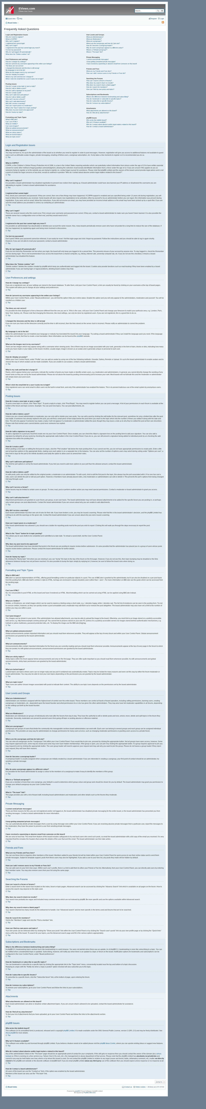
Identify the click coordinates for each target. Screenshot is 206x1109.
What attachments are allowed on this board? (101, 110)
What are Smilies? (12, 124)
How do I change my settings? (16, 61)
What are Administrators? (94, 37)
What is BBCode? (12, 119)
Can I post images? (12, 126)
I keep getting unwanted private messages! (100, 61)
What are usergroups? (94, 41)
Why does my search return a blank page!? (101, 85)
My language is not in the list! (15, 70)
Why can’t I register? (13, 41)
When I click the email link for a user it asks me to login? (24, 79)
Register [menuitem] (154, 18)
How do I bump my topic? (14, 112)
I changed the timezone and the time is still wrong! (22, 68)
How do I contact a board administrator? (100, 126)
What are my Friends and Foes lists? (98, 71)
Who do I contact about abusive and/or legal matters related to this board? (111, 124)
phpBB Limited (69, 1031)
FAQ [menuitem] (20, 18)
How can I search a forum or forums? (99, 80)
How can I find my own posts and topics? (100, 89)
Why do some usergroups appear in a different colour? (104, 48)
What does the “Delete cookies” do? (18, 54)
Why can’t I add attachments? (16, 101)
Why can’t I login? (12, 45)
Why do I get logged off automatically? (18, 52)
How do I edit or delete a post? (16, 88)
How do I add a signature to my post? (18, 90)
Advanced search (162, 10)
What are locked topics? (14, 134)
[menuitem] (161, 22)
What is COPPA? (11, 39)
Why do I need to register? (15, 37)
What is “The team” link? (94, 52)
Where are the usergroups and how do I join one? (103, 43)
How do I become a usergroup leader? (99, 45)
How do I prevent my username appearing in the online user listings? (29, 64)
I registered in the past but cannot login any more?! (23, 48)
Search (158, 10)
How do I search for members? (96, 87)
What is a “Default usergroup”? (96, 50)
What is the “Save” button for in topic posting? (21, 108)
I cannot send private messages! (97, 59)
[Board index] (12, 9)
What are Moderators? (94, 39)
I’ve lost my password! (13, 50)
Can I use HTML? (12, 121)
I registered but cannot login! (15, 43)
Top (9, 157)
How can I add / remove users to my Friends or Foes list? (106, 73)
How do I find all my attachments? (97, 113)
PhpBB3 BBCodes (90, 1092)
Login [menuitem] (162, 18)
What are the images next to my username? (20, 72)
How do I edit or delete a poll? (16, 97)
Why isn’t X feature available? (96, 122)
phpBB (79, 336)
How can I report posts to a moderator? (19, 105)
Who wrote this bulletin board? (96, 120)
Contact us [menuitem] (128, 1087)
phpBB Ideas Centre (107, 1043)
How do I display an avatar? (15, 74)
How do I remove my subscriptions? (98, 103)
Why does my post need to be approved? (20, 110)
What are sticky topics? (14, 132)
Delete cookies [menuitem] (141, 1087)
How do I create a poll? (13, 92)
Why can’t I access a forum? (15, 99)
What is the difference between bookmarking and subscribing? (107, 97)
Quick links (12, 18)
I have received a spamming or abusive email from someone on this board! (111, 64)
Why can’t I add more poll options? (17, 95)
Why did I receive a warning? (15, 103)
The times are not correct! (14, 66)
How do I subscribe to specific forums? (99, 101)
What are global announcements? (17, 128)
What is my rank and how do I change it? (19, 77)
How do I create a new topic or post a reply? (21, 86)
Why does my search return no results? (99, 83)
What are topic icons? (13, 137)
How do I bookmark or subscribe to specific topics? (103, 99)
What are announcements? (15, 130)
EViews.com (27, 8)
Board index (12, 1087)
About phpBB (11, 1033)
